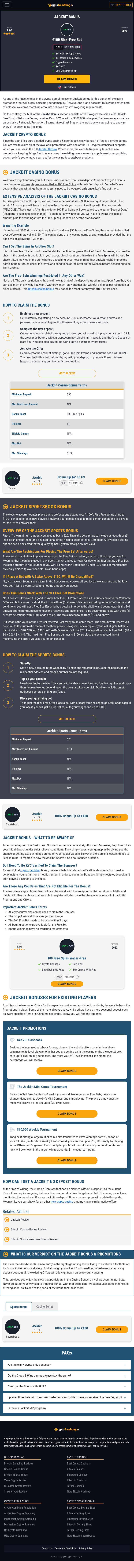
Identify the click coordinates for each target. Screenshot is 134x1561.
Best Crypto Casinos (78, 1463)
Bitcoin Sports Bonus (16, 1474)
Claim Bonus (67, 79)
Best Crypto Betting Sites (81, 1507)
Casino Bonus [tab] (44, 1306)
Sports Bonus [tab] (18, 1307)
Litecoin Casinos (76, 1480)
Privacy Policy (85, 1548)
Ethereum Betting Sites (80, 1519)
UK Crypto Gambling (15, 1530)
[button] (112, 480)
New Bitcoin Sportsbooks (81, 1535)
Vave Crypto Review (15, 1480)
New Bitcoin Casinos (78, 1491)
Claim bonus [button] (67, 1071)
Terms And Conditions (65, 1548)
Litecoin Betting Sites (79, 1524)
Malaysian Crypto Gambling (19, 1524)
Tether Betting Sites (78, 1530)
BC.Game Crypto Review (17, 1486)
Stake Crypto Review (15, 1491)
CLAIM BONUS (112, 481)
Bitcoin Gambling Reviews (18, 1463)
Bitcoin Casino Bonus (16, 1469)
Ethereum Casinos (77, 1474)
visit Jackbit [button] (67, 373)
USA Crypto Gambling (16, 1535)
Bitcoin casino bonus (41, 289)
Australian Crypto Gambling (19, 1513)
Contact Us (47, 1548)
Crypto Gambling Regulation (20, 1507)
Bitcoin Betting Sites (78, 1513)
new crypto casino (62, 1201)
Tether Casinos (75, 1486)
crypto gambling (30, 870)
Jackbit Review (47, 149)
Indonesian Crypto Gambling (20, 1519)
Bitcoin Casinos (75, 1469)
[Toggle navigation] (7, 4)
